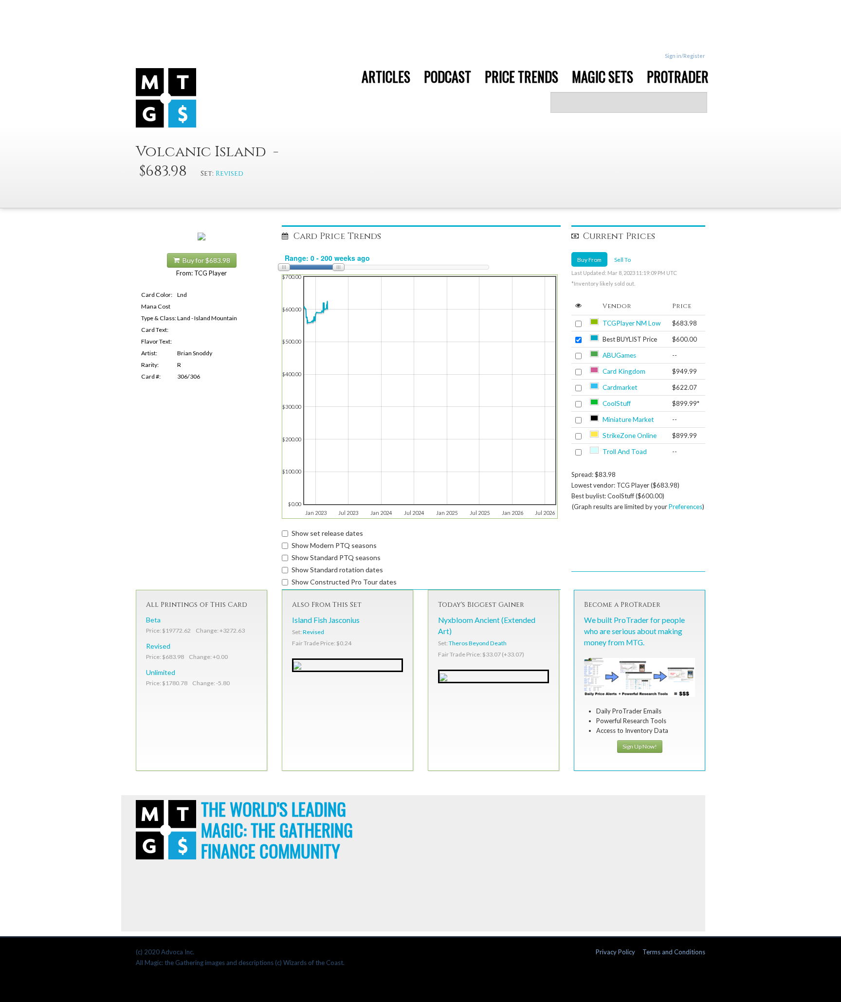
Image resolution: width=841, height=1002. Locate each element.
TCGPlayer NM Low (631, 323)
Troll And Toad (625, 451)
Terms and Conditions (673, 952)
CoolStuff (617, 403)
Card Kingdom (624, 371)
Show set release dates (327, 533)
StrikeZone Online (630, 435)
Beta (153, 620)
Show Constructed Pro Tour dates (344, 582)
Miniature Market (628, 419)
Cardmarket (620, 387)
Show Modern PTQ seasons (334, 545)
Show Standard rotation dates (337, 569)
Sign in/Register (685, 56)
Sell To (622, 259)
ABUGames (619, 355)
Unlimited (160, 672)
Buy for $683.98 (205, 260)
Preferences (685, 506)
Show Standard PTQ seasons (336, 557)
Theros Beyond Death (478, 643)
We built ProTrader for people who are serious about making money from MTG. (634, 631)
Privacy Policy (615, 952)
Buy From (589, 259)
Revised (229, 173)
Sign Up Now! (639, 746)
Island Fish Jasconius (326, 620)
